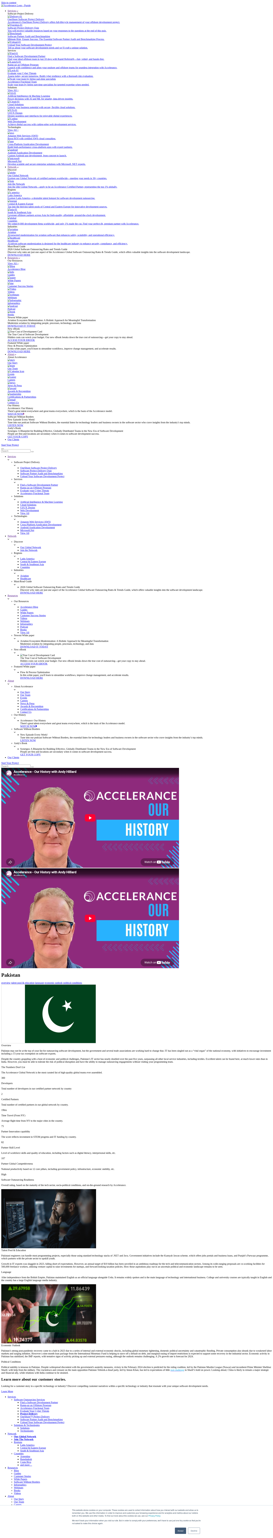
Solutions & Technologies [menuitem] (27, 1425)
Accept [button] (180, 1530)
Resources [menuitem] (13, 1467)
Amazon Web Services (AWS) (35, 521)
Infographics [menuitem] (20, 1484)
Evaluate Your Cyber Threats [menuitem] (34, 1411)
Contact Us (25, 712)
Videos (23, 618)
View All (24, 513)
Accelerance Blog (29, 607)
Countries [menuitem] (19, 1453)
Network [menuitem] (12, 1433)
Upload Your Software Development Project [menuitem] (42, 1422)
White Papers (26, 612)
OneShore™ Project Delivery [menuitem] (35, 1416)
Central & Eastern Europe (33, 561)
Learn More (7, 1391)
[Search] (32, 451)
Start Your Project (10, 445)
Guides (23, 609)
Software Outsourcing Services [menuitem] (29, 1399)
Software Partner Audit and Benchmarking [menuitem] (41, 1419)
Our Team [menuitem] (19, 1501)
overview (6, 982)
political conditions (72, 982)
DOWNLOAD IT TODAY (22, 326)
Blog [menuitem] (16, 1470)
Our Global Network (30, 547)
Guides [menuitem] (17, 1473)
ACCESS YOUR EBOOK (21, 340)
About (11, 354)
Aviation (24, 575)
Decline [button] (194, 1530)
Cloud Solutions (28, 504)
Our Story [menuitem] (19, 1499)
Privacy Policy (155, 1515)
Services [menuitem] (12, 1396)
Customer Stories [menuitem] (22, 1476)
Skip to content (8, 2)
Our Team (25, 695)
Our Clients (13, 439)
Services (12, 10)
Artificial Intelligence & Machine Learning (41, 502)
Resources (13, 257)
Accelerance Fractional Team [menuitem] (34, 1408)
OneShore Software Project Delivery (38, 468)
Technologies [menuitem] (26, 1430)
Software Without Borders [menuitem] (27, 1482)
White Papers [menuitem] (20, 1479)
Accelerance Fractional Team (34, 493)
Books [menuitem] (17, 1490)
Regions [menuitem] (18, 1442)
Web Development (29, 510)
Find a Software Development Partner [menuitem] (39, 1402)
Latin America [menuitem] (27, 1445)
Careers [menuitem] (17, 1504)
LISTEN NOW (15, 425)
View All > (13, 90)
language (39, 982)
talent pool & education (22, 982)
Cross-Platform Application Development (40, 524)
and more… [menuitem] (26, 1465)
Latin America (27, 558)
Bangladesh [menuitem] (26, 1459)
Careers (24, 700)
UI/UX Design (27, 507)
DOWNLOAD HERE (19, 255)
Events (23, 697)
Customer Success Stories (33, 615)
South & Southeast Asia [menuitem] (32, 1450)
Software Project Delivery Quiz (36, 470)
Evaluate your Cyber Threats (34, 490)
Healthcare (25, 578)
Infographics (26, 624)
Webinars (25, 621)
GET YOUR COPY (18, 436)
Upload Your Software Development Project (42, 476)
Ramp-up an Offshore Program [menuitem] (35, 1405)
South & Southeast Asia (32, 564)
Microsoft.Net (27, 530)
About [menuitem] (11, 1496)
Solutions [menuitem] (25, 1428)
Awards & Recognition (31, 706)
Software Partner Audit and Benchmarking (41, 473)
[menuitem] (29, 1413)
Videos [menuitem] (17, 1493)
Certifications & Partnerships (34, 709)
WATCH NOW (15, 414)
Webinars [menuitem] (18, 1487)
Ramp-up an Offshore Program (35, 487)
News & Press (27, 703)
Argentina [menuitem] (25, 1456)
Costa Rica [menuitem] (25, 1462)
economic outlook (54, 982)
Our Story (25, 692)
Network (12, 167)
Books (23, 629)
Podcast (24, 626)
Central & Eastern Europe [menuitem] (33, 1448)
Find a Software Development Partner (39, 485)
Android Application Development (37, 527)
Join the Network (28, 550)
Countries (25, 567)
